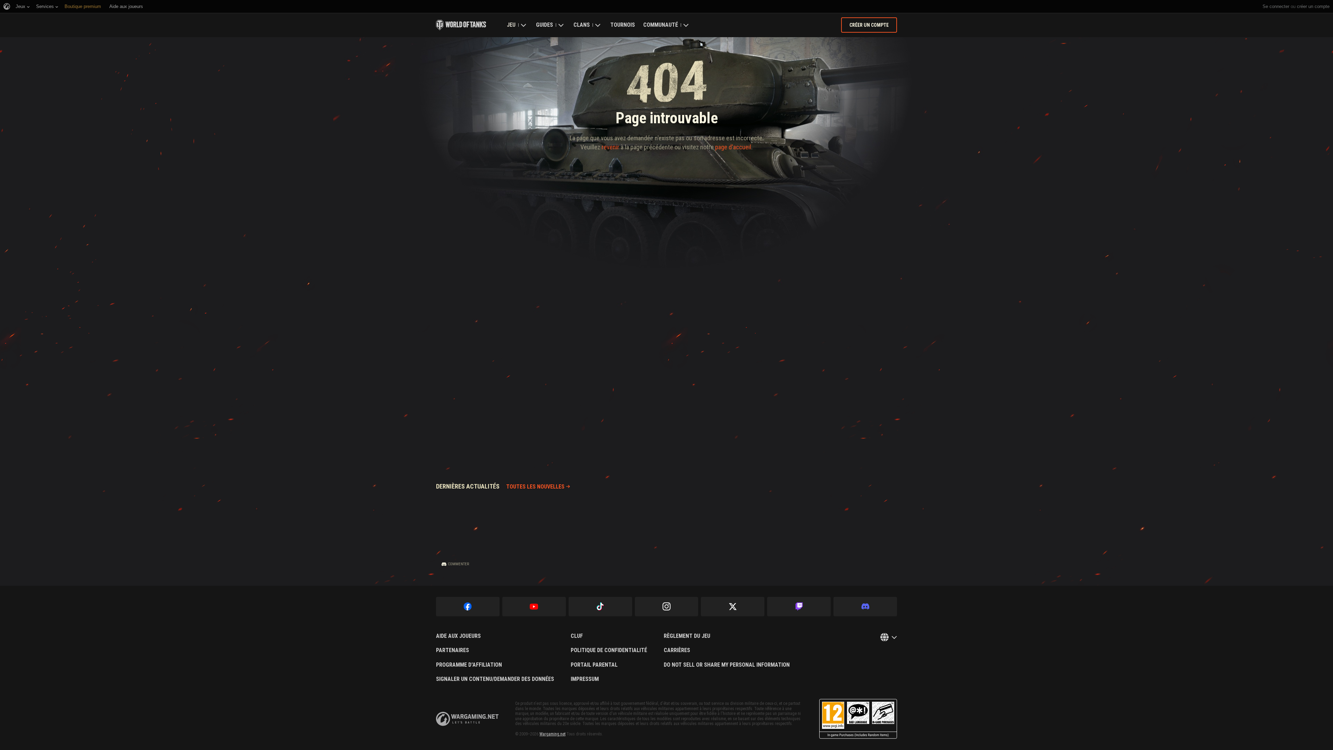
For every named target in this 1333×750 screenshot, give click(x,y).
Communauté (660, 25)
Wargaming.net (552, 734)
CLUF (577, 636)
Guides (544, 25)
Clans (581, 25)
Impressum (585, 679)
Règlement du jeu (687, 636)
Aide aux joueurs (458, 636)
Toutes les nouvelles (535, 486)
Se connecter (1276, 6)
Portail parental (594, 665)
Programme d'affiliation (469, 665)
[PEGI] (858, 719)
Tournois (622, 25)
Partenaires (452, 650)
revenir (610, 147)
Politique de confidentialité (609, 650)
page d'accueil (733, 147)
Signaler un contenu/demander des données (495, 679)
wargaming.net (467, 719)
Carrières (677, 650)
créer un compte (1313, 6)
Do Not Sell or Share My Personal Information (727, 665)
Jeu (511, 25)
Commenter (458, 564)
